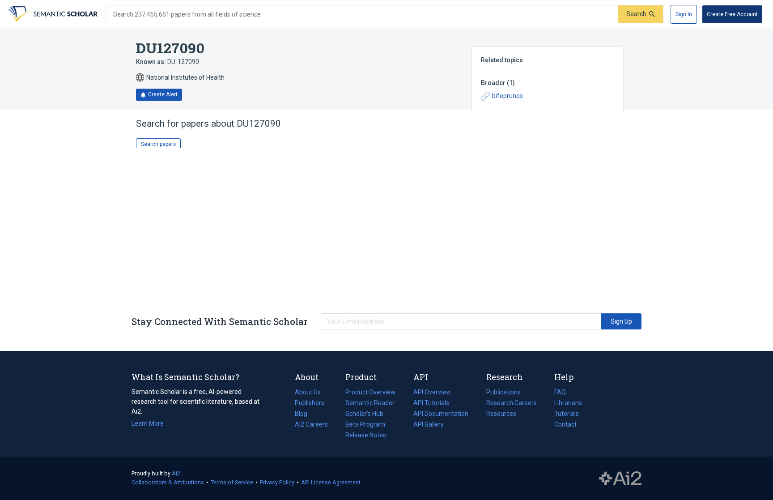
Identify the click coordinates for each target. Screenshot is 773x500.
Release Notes (365, 435)
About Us (308, 392)
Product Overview (370, 392)
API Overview (432, 392)
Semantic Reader (370, 402)
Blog (304, 414)
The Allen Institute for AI (620, 478)
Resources (501, 414)
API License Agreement (331, 482)
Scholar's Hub (364, 413)
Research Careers (511, 403)
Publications (503, 393)
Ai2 (176, 473)
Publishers (309, 402)
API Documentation (440, 414)
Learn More (148, 423)
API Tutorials (431, 402)
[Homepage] (52, 14)
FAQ (560, 392)
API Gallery (428, 424)
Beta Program (365, 424)
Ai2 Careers (311, 425)
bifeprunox (507, 95)
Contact (565, 424)
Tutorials (566, 413)
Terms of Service (232, 482)
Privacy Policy (277, 482)
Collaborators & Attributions (168, 482)
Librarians (568, 402)
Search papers (158, 144)
